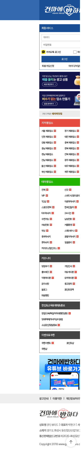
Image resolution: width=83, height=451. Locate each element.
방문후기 (45, 266)
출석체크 (45, 272)
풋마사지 (45, 242)
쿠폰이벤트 (46, 343)
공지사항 (45, 283)
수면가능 (45, 219)
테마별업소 (47, 181)
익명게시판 (46, 278)
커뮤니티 (46, 258)
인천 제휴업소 (47, 136)
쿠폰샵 (44, 349)
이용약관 (57, 398)
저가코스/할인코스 (49, 248)
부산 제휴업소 (47, 171)
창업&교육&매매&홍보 (53, 305)
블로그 (44, 289)
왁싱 (43, 230)
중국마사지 (46, 236)
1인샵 (44, 201)
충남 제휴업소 (47, 148)
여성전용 (45, 224)
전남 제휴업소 (47, 160)
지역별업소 (47, 122)
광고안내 (44, 398)
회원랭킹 (45, 295)
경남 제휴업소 (47, 154)
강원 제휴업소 (47, 142)
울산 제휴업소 (47, 166)
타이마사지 (46, 213)
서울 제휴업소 (47, 130)
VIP (43, 195)
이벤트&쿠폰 (48, 335)
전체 (43, 189)
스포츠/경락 (46, 207)
